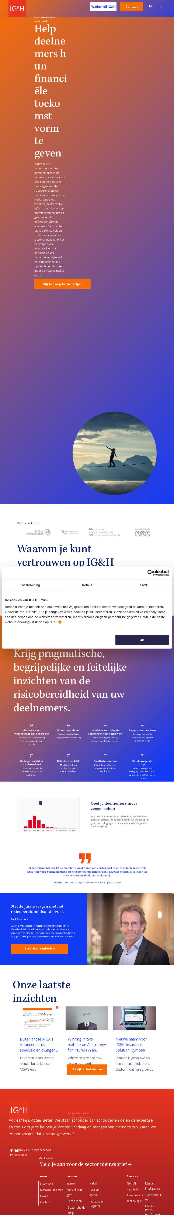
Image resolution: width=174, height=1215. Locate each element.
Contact (45, 1202)
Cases (44, 1196)
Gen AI (131, 1183)
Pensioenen (74, 1201)
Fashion (94, 1189)
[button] (72, 827)
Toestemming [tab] (30, 585)
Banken (71, 1183)
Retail (93, 1183)
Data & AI (132, 1189)
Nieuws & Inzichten (51, 1190)
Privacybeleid (18, 1155)
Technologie (134, 1201)
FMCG (93, 1195)
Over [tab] (143, 585)
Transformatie (135, 1195)
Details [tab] (87, 585)
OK (142, 640)
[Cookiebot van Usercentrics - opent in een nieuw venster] (150, 573)
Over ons (46, 1184)
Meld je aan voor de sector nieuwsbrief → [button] (85, 1165)
